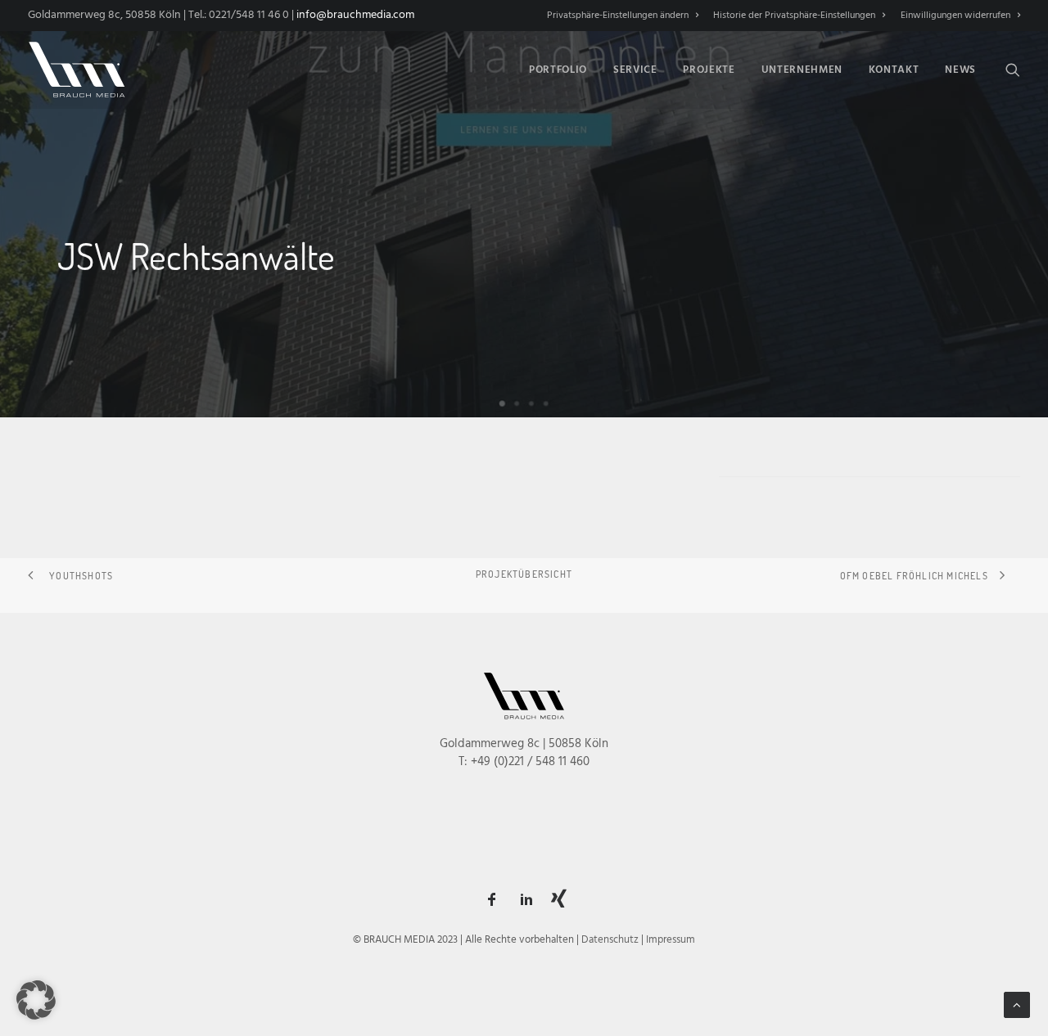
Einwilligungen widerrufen (955, 15)
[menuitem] (625, 15)
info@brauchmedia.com (355, 15)
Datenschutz (610, 939)
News (960, 70)
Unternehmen (801, 70)
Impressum (670, 939)
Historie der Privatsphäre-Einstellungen (794, 15)
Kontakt (894, 70)
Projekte (708, 70)
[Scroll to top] (1017, 1005)
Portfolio (558, 70)
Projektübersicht (524, 573)
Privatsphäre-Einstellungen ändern (618, 15)
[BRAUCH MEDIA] (77, 69)
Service (635, 70)
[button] (1012, 69)
